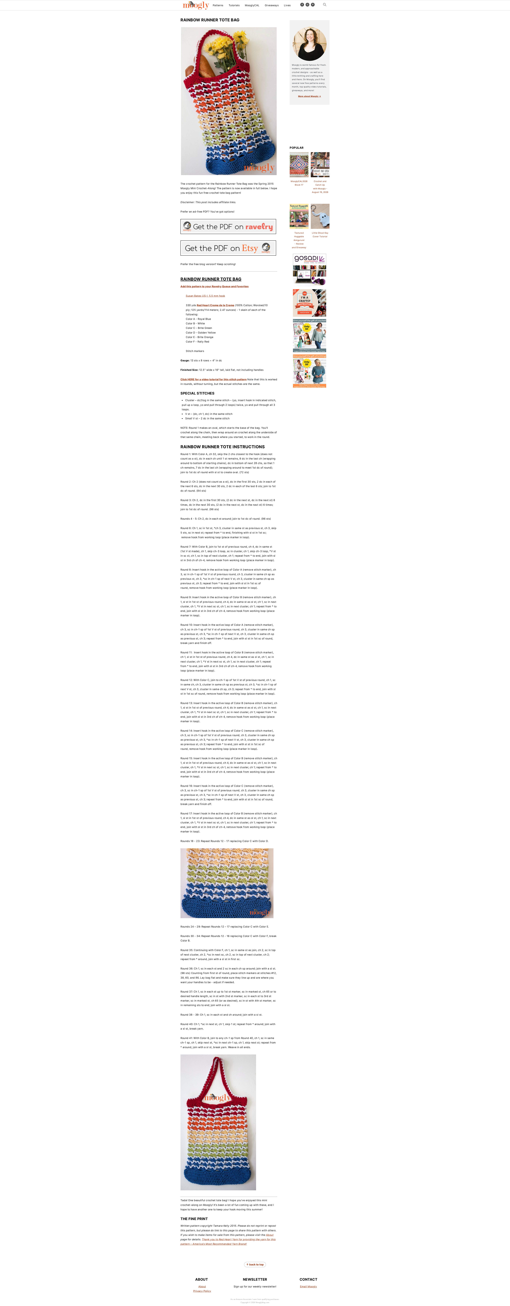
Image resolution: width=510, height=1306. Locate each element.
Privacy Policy (202, 1291)
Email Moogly (308, 1286)
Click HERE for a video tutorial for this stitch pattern (213, 379)
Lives (287, 5)
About (270, 1234)
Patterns (218, 5)
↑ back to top (255, 1264)
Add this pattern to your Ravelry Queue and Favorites (214, 286)
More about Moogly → (309, 96)
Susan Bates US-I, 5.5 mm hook (205, 295)
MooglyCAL (252, 5)
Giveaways (272, 5)
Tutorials (234, 5)
